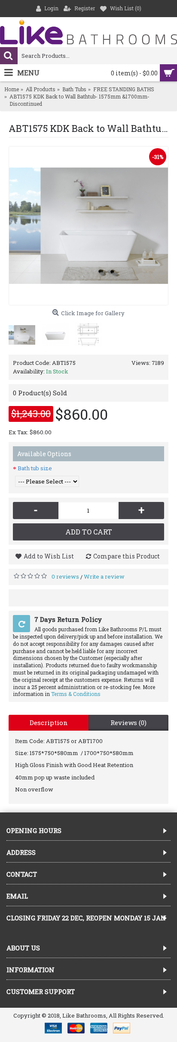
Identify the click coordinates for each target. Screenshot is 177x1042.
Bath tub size (35, 468)
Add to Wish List (49, 556)
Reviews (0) (128, 722)
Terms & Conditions (76, 693)
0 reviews (65, 576)
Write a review (104, 576)
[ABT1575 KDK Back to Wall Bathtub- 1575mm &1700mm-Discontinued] (88, 225)
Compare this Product (126, 556)
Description (49, 722)
